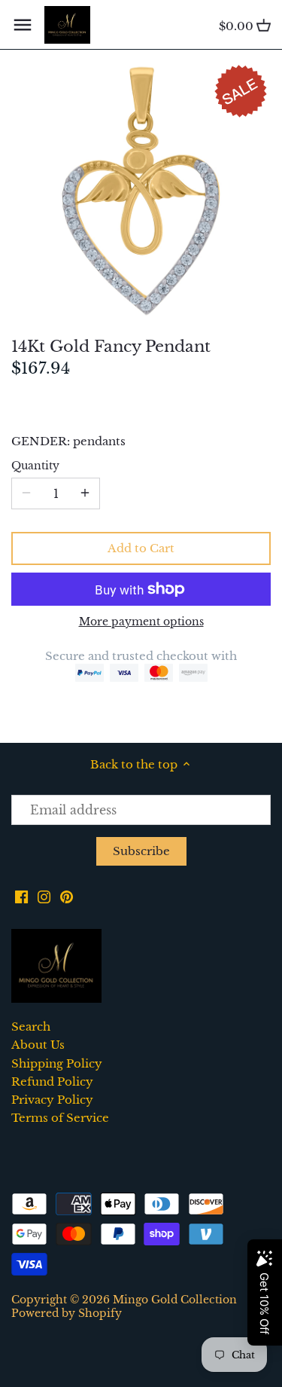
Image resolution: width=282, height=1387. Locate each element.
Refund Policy (52, 1081)
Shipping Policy (56, 1063)
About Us (38, 1044)
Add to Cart (141, 548)
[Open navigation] (22, 25)
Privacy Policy (52, 1099)
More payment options (141, 622)
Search (30, 1026)
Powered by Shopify (66, 1313)
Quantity (35, 466)
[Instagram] (44, 895)
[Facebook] (21, 895)
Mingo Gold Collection (175, 1300)
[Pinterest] (66, 895)
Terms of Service (60, 1118)
